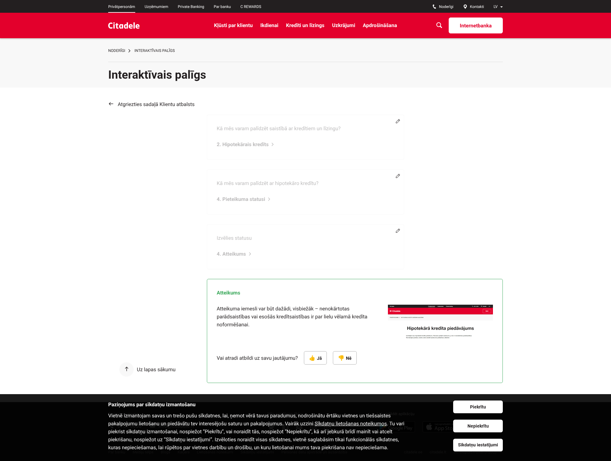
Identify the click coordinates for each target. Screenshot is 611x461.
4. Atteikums (231, 254)
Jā (319, 358)
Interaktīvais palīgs (155, 50)
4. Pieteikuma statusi (241, 199)
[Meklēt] (439, 25)
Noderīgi (116, 50)
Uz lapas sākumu (156, 369)
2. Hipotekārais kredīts (243, 144)
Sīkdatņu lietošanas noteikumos (351, 424)
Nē (348, 358)
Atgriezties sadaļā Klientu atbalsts (156, 104)
